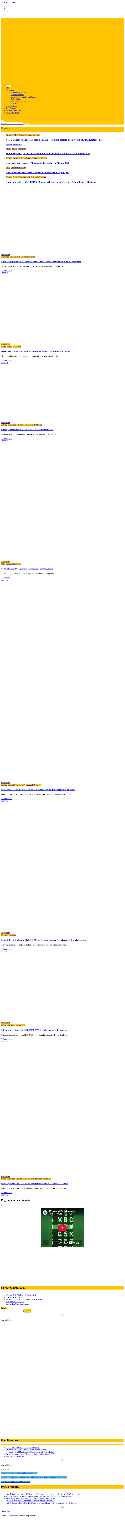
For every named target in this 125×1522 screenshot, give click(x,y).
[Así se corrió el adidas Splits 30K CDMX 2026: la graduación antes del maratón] (55, 1019)
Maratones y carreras (19, 92)
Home (8, 86)
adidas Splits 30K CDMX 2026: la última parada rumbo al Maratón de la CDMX (34, 1184)
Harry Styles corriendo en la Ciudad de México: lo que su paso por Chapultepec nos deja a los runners (43, 940)
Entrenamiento (11, 106)
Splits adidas (20, 1025)
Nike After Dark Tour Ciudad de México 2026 (24, 1299)
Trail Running (16, 103)
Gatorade (42, 177)
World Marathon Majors (20, 101)
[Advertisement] (62, 1266)
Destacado (10, 135)
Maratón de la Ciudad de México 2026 (21, 1295)
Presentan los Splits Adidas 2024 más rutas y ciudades (26, 1450)
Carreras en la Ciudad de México (23, 97)
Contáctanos (5, 1511)
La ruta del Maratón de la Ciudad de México (23, 1448)
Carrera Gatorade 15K (21, 177)
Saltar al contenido (8, 2)
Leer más (4, 273)
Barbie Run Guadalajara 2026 (17, 1304)
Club (8, 88)
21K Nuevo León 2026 (15, 1302)
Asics (8, 168)
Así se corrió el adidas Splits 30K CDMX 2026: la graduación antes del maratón (34, 1030)
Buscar (4, 1308)
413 (8, 1205)
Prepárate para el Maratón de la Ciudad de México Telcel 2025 (30, 1452)
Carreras (9, 158)
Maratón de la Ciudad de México (34, 158)
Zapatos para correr (13, 110)
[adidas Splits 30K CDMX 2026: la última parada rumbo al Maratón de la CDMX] (48, 1172)
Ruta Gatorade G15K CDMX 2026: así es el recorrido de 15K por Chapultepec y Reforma (51, 182)
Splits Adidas (16, 99)
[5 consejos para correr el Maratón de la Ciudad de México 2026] (55, 418)
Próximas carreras (13, 113)
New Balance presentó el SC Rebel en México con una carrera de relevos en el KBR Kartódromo (54, 139)
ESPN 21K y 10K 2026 (15, 1297)
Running (22, 168)
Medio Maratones (17, 95)
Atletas (8, 149)
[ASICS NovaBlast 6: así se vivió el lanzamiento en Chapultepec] (48, 558)
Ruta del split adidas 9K (15, 1456)
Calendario (10, 90)
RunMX (9, 145)
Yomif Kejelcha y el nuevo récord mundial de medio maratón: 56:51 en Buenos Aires (48, 153)
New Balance (19, 135)
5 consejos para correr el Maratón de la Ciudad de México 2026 (37, 163)
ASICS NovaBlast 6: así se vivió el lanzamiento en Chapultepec (37, 172)
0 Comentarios (6, 270)
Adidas (14, 149)
